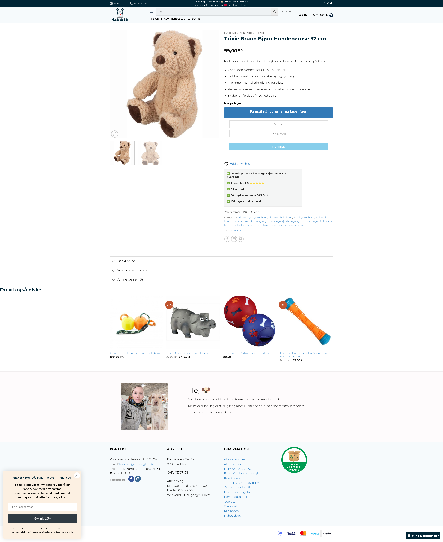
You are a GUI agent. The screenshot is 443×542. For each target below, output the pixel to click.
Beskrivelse (126, 261)
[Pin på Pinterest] (241, 239)
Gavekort (230, 506)
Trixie (259, 32)
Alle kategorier (234, 459)
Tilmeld (279, 146)
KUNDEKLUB (193, 18)
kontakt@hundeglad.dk (136, 464)
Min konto (231, 511)
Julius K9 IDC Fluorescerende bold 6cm (135, 353)
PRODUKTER (287, 11)
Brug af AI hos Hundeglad (242, 473)
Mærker (246, 32)
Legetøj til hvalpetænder (239, 225)
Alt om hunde (234, 464)
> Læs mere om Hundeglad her (209, 412)
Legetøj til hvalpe (322, 221)
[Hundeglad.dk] (127, 15)
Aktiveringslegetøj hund (252, 217)
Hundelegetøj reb (278, 221)
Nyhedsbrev (232, 515)
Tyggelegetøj (295, 225)
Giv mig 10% (42, 518)
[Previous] (116, 84)
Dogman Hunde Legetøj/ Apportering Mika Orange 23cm (304, 354)
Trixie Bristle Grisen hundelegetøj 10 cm (191, 353)
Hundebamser (240, 221)
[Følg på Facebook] (324, 3)
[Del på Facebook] (227, 239)
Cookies (230, 501)
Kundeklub (232, 478)
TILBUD (155, 18)
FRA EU (165, 18)
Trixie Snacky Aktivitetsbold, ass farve (247, 353)
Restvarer (235, 230)
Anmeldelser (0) (130, 279)
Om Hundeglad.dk (237, 487)
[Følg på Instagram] (328, 3)
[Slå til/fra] (113, 261)
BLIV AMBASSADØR (238, 468)
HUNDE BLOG (178, 18)
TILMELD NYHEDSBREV (241, 482)
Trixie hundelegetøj (274, 225)
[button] (152, 12)
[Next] (212, 84)
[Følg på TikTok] (331, 3)
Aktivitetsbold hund (280, 217)
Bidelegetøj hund (303, 217)
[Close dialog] (77, 475)
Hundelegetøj (258, 221)
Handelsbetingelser (238, 492)
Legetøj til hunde (300, 221)
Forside (230, 32)
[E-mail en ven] (234, 239)
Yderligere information (135, 270)
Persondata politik (237, 496)
